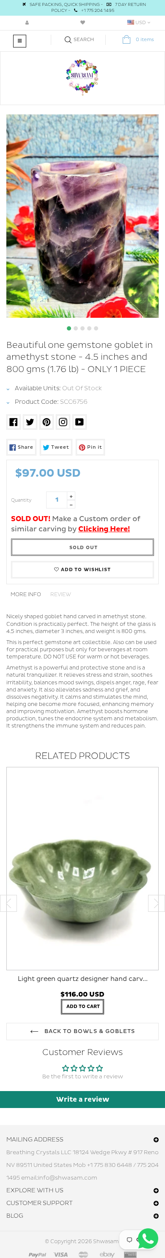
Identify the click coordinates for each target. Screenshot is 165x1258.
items (145, 39)
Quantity (21, 500)
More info (26, 595)
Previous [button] (8, 903)
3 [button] (82, 328)
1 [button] (69, 328)
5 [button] (96, 328)
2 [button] (76, 328)
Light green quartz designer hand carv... (83, 979)
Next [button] (156, 903)
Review (60, 595)
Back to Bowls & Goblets (89, 1031)
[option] (82, 216)
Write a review (82, 1099)
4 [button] (89, 328)
